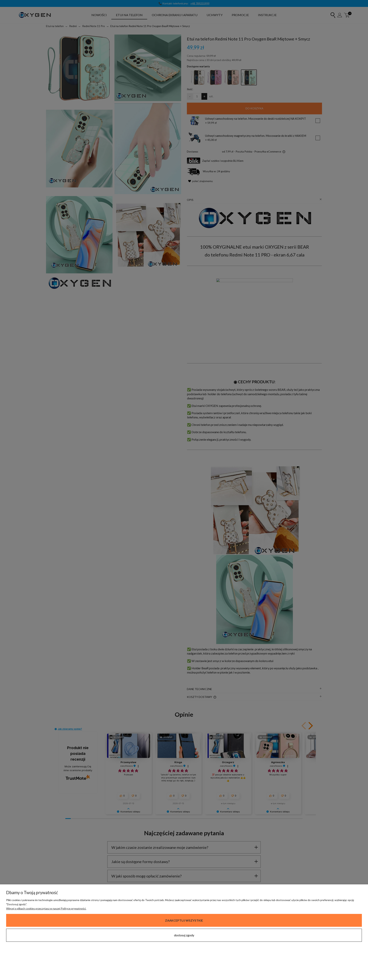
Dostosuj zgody (184, 935)
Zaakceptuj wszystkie (184, 920)
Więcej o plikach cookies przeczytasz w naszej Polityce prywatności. (46, 908)
